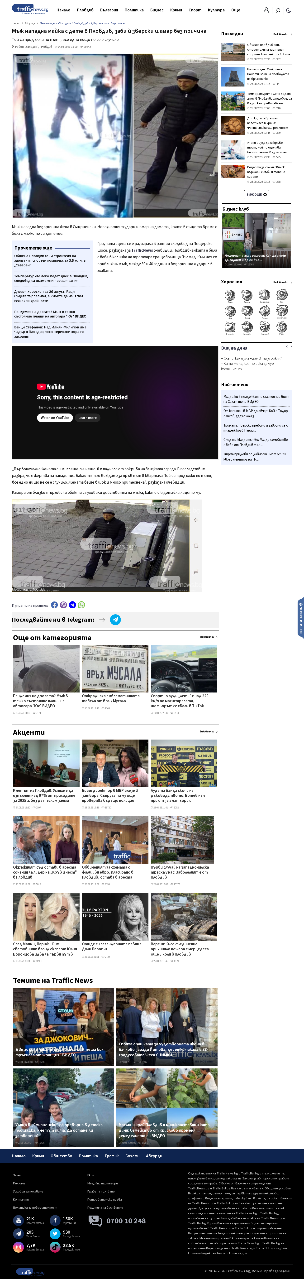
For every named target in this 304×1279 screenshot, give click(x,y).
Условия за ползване (28, 1191)
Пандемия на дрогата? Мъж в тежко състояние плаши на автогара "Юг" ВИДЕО (40, 701)
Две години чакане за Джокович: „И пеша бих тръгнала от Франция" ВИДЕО (59, 1052)
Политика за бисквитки (105, 1207)
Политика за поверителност (35, 1207)
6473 (176, 713)
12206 (41, 1062)
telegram (72, 604)
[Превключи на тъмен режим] (288, 10)
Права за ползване (101, 1191)
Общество (61, 1156)
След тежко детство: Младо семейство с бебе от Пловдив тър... (255, 443)
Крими (176, 10)
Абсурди (154, 1156)
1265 (107, 708)
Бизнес (157, 10)
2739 (107, 957)
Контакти (21, 1199)
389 (278, 133)
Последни (232, 33)
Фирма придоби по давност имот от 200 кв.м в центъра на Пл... (255, 457)
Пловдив (85, 10)
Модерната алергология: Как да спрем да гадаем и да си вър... (255, 257)
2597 (38, 807)
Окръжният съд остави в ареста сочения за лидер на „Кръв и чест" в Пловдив (45, 872)
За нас (17, 1175)
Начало (63, 10)
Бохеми (132, 1156)
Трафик (111, 1156)
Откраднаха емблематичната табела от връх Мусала (111, 699)
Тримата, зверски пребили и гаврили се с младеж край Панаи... (255, 428)
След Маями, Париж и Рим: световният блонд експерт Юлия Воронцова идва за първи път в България (45, 949)
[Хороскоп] (256, 334)
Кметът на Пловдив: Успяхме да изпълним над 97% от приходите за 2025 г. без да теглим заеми (44, 796)
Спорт (195, 10)
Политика (134, 10)
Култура (216, 10)
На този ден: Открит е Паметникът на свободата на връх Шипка (268, 74)
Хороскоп (231, 282)
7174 (38, 713)
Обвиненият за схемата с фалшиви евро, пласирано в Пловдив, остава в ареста (107, 872)
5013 (38, 884)
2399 (107, 884)
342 (278, 59)
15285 (144, 1143)
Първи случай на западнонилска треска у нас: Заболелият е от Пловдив (180, 872)
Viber (63, 604)
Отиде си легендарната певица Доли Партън (112, 947)
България (109, 10)
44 (277, 84)
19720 (107, 807)
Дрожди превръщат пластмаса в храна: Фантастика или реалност (267, 123)
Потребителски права (104, 1199)
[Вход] (266, 11)
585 (278, 157)
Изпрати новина (301, 618)
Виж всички (207, 637)
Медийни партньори (102, 1183)
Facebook (54, 604)
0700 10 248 (126, 1221)
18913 (39, 961)
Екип (90, 1175)
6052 (176, 807)
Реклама (19, 1183)
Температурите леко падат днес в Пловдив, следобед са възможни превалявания (269, 98)
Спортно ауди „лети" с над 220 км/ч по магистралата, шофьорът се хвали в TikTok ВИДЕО (180, 701)
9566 (144, 1062)
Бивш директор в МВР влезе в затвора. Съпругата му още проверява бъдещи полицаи (110, 796)
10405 (41, 1143)
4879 (176, 961)
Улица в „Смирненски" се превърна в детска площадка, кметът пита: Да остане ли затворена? (59, 1130)
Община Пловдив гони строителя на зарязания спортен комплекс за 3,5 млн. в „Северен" (269, 52)
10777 (176, 884)
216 (278, 108)
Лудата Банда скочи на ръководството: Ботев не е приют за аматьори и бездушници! (178, 796)
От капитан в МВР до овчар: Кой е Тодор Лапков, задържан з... (255, 414)
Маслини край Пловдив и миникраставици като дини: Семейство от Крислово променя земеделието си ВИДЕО (164, 1130)
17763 (250, 264)
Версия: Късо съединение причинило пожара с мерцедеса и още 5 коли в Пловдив (181, 949)
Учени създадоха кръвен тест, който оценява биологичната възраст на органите (267, 149)
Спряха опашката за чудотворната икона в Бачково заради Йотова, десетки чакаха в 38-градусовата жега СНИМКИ (163, 1049)
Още (235, 10)
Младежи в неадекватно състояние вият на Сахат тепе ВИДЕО (256, 399)
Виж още (254, 194)
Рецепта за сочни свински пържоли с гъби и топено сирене (266, 172)
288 (278, 182)
